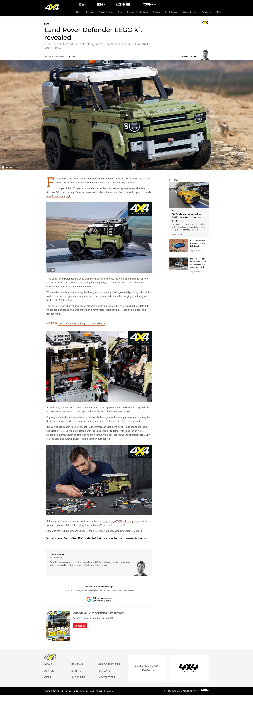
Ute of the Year (171, 12)
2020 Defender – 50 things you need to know (81, 323)
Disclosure (79, 691)
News (78, 12)
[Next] (217, 12)
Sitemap (90, 691)
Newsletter (106, 677)
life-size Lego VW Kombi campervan (120, 521)
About (99, 691)
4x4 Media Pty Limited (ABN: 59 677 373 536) (182, 691)
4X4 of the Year (190, 12)
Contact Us (109, 691)
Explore (104, 670)
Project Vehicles (106, 12)
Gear (120, 12)
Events (76, 670)
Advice (49, 670)
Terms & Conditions (53, 691)
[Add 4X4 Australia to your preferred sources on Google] (99, 599)
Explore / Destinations (137, 12)
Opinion (156, 12)
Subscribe (206, 12)
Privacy (68, 691)
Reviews (90, 12)
